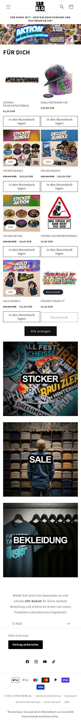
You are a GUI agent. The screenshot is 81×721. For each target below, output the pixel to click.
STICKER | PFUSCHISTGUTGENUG (16, 104)
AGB (67, 702)
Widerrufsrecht (52, 702)
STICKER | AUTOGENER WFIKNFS (59, 235)
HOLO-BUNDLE (11, 301)
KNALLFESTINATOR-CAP (54, 102)
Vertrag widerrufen (25, 644)
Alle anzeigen (40, 331)
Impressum (70, 695)
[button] (8, 6)
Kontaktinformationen (28, 702)
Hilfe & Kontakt (18, 635)
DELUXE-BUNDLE (50, 170)
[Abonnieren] (68, 623)
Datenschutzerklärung (48, 695)
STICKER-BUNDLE (13, 170)
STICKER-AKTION (12, 235)
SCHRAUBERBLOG (22, 695)
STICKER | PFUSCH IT (52, 301)
